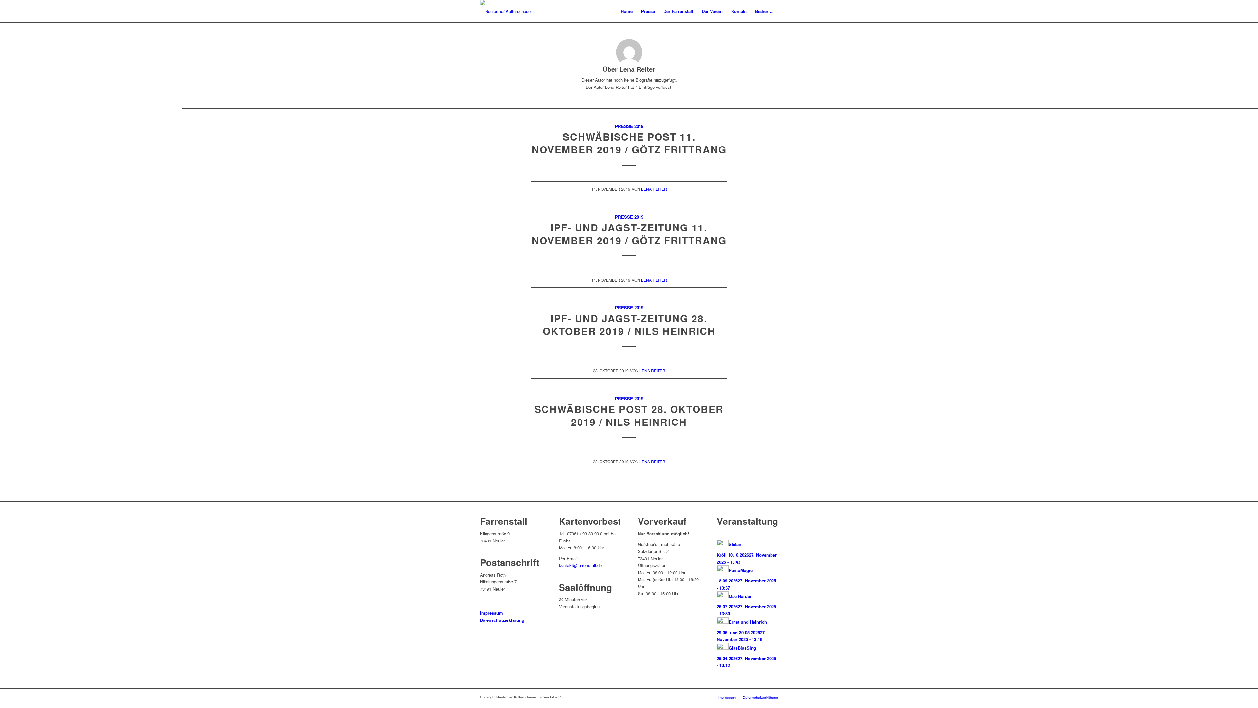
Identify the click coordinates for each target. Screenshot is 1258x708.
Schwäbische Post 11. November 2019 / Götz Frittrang (629, 142)
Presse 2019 (629, 126)
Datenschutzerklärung (502, 620)
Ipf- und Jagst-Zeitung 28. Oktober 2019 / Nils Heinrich (629, 324)
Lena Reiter (654, 189)
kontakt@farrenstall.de (580, 565)
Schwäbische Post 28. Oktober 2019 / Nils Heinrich (629, 415)
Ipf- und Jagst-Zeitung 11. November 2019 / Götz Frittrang (629, 233)
